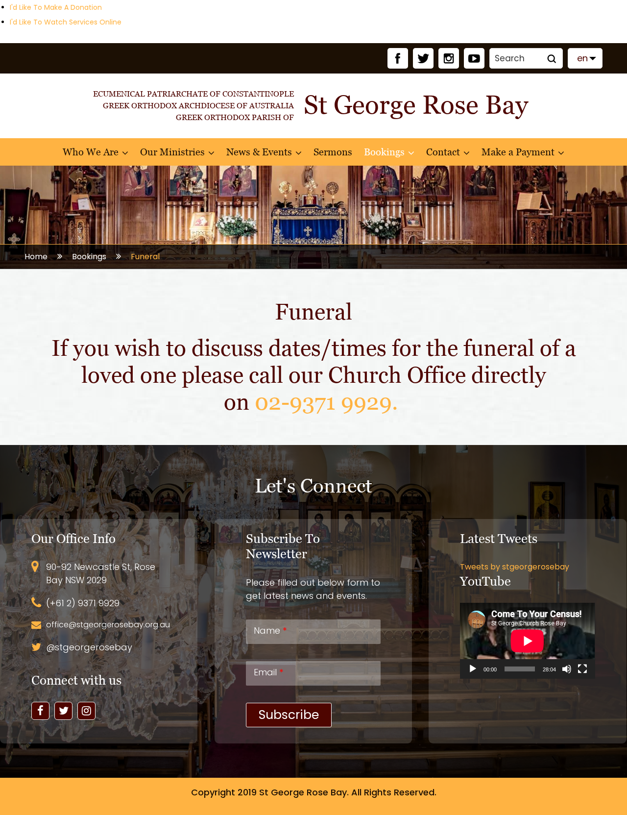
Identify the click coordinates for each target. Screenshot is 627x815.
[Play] (473, 669)
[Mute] (567, 669)
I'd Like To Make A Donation (56, 7)
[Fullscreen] (582, 669)
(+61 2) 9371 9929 (83, 603)
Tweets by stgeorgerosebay (514, 566)
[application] (527, 641)
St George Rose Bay (303, 792)
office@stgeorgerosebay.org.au (108, 624)
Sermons (333, 152)
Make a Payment (518, 152)
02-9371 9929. (329, 402)
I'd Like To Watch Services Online (65, 22)
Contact (443, 152)
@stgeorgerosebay (89, 647)
